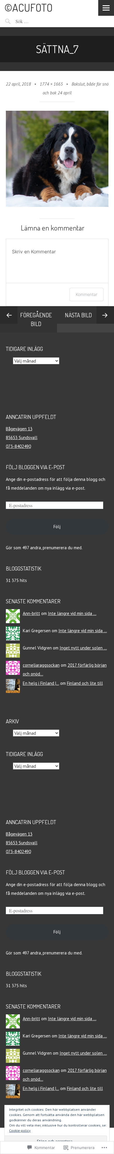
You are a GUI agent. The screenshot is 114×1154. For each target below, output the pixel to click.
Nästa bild (78, 315)
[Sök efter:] (38, 21)
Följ (57, 526)
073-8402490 (18, 446)
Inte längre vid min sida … (72, 613)
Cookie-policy (20, 1130)
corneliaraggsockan (41, 665)
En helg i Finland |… (41, 683)
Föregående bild (36, 319)
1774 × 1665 (51, 84)
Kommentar (86, 294)
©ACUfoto (28, 7)
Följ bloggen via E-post (35, 467)
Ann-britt (31, 613)
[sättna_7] (57, 205)
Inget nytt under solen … (83, 648)
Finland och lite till (85, 683)
